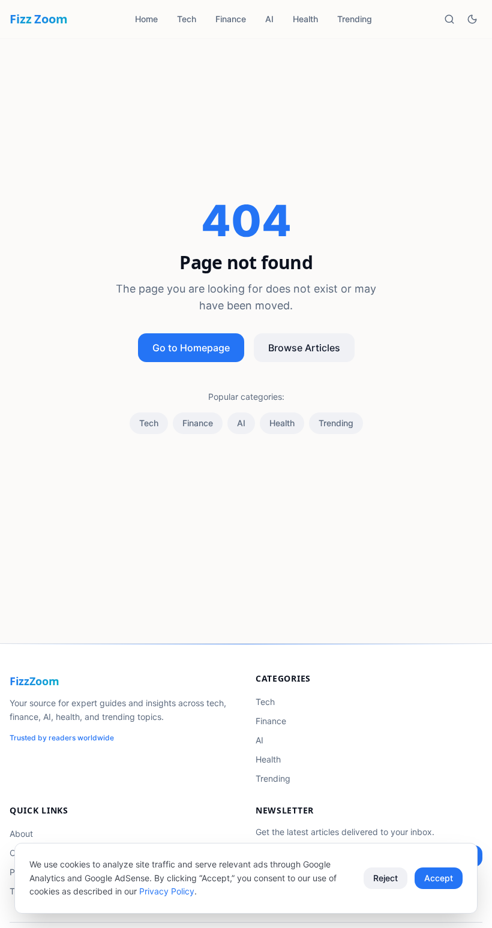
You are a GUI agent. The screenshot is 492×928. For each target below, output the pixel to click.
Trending (354, 19)
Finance (230, 19)
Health (305, 19)
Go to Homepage (191, 348)
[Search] (449, 19)
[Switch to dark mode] (472, 19)
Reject (385, 878)
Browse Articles (304, 348)
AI (269, 19)
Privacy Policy (166, 891)
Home (146, 19)
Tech (186, 19)
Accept (438, 878)
